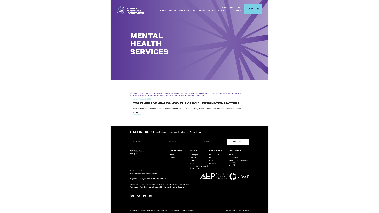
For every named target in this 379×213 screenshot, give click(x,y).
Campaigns (184, 11)
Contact (238, 7)
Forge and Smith (243, 210)
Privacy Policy (175, 210)
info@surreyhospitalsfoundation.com (144, 174)
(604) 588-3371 (136, 171)
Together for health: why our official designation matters (186, 103)
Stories (222, 11)
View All (232, 165)
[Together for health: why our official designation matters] (189, 95)
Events (212, 11)
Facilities (224, 7)
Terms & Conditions (188, 210)
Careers (231, 7)
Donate (253, 9)
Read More (137, 113)
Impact (172, 11)
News (135, 99)
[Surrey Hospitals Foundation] (131, 14)
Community (233, 157)
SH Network (235, 11)
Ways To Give (199, 11)
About (163, 11)
